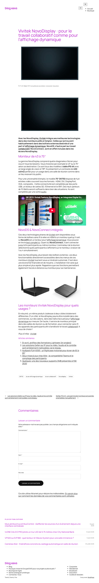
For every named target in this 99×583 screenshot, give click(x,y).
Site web (21, 472)
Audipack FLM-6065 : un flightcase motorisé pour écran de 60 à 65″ (50, 351)
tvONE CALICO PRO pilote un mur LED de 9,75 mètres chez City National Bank (39, 532)
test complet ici (33, 242)
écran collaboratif (50, 376)
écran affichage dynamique (34, 376)
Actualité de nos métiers (38, 86)
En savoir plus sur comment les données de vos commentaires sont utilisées (48, 494)
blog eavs (11, 8)
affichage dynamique (35, 146)
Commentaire (23, 430)
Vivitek (42, 138)
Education (56, 86)
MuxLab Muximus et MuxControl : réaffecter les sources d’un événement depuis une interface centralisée (43, 525)
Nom (20, 455)
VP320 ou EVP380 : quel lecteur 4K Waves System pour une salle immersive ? (39, 538)
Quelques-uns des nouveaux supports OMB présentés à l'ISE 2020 (49, 362)
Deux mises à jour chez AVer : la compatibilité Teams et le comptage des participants (47, 357)
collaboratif (24, 148)
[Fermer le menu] (85, 4)
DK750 (21, 376)
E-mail (20, 464)
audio (43, 191)
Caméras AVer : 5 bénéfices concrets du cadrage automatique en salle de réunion (41, 544)
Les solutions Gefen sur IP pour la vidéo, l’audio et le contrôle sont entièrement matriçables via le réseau (49, 346)
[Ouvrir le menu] (80, 8)
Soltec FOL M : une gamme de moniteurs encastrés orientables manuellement (75, 397)
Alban (25, 86)
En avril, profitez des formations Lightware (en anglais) (46, 342)
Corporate (49, 86)
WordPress (91, 577)
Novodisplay (62, 376)
